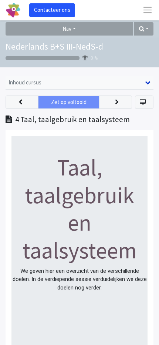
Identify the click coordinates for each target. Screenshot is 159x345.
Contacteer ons (52, 9)
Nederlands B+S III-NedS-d (54, 46)
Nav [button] (66, 28)
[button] (143, 29)
